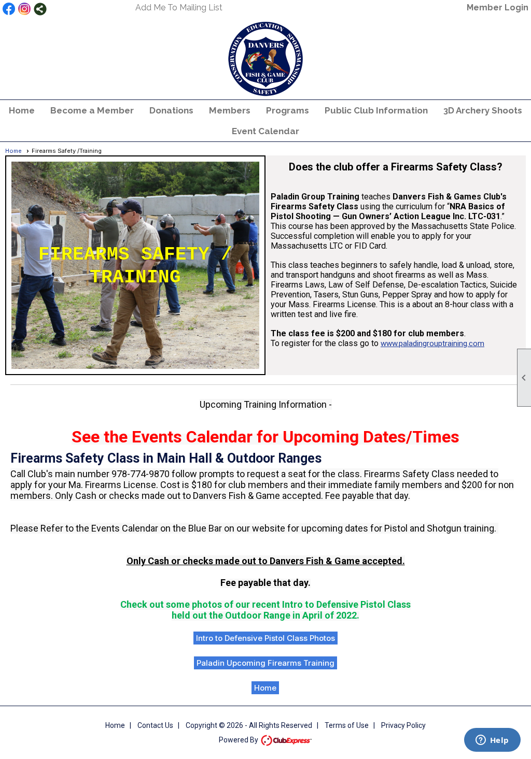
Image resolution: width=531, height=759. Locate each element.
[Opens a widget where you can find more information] (492, 741)
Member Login (497, 7)
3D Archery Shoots (482, 110)
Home (22, 110)
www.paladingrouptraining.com (432, 343)
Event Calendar (265, 131)
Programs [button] (287, 110)
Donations (171, 110)
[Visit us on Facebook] (9, 9)
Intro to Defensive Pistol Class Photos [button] (265, 638)
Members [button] (229, 110)
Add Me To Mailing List (178, 7)
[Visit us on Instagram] (24, 9)
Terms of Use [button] (347, 725)
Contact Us (155, 725)
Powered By (239, 740)
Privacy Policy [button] (403, 725)
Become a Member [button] (92, 110)
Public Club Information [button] (376, 110)
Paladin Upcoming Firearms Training (265, 663)
